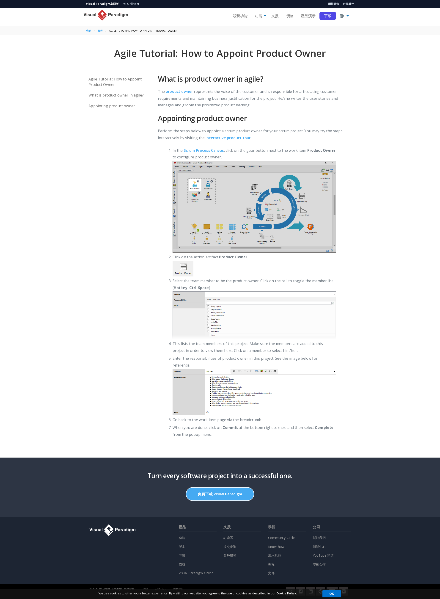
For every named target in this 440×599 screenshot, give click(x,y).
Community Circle (281, 538)
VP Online (129, 4)
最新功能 (240, 15)
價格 (290, 15)
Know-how (276, 546)
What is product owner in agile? (116, 95)
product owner (179, 91)
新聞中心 (319, 546)
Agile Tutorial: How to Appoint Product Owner (115, 82)
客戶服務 (229, 555)
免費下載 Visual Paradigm (220, 494)
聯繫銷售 (333, 4)
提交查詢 (229, 546)
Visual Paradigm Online (196, 573)
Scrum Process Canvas (204, 150)
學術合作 (319, 564)
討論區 (228, 538)
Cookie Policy (286, 593)
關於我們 (319, 538)
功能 (258, 15)
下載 (327, 15)
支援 (275, 15)
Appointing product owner (111, 105)
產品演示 (308, 15)
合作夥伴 (348, 4)
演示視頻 (274, 555)
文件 (271, 573)
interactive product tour (228, 137)
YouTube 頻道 (323, 555)
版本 (182, 546)
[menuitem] (240, 15)
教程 (100, 30)
